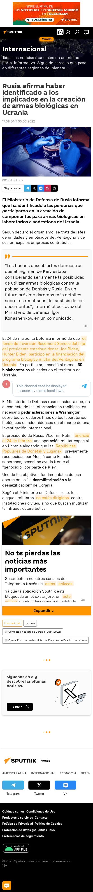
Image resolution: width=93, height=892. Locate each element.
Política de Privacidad (17, 824)
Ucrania (30, 623)
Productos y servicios (17, 817)
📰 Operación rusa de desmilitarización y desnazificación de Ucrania (45, 640)
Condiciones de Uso (40, 811)
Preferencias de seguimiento (23, 836)
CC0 (4, 180)
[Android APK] (16, 849)
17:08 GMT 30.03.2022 (18, 121)
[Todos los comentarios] (6, 885)
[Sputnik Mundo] (13, 34)
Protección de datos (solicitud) (24, 830)
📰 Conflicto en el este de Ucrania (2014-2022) (32, 631)
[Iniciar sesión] (68, 31)
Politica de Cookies (48, 824)
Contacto (41, 817)
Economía (68, 773)
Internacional (12, 623)
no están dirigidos (52, 497)
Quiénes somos (13, 811)
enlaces (65, 583)
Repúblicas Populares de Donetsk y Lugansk (39, 448)
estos (50, 583)
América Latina (14, 773)
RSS (52, 830)
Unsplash (15, 180)
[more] (85, 326)
